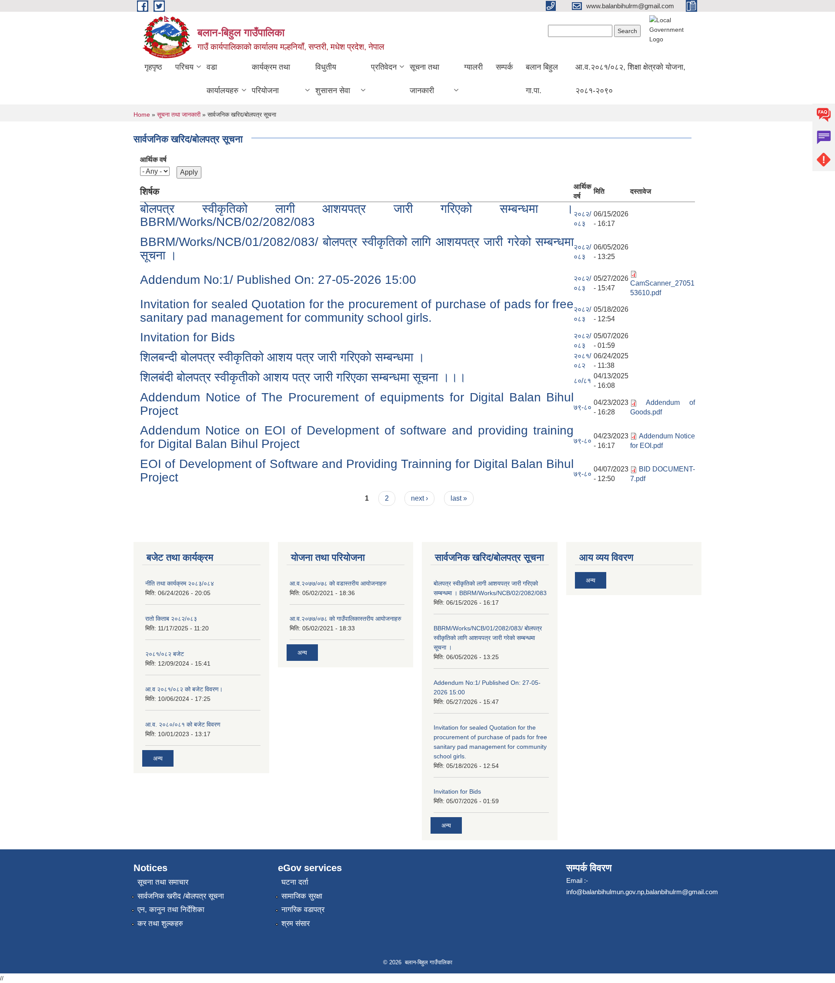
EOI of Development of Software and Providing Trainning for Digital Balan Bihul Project (357, 470)
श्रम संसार (295, 923)
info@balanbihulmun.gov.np (605, 891)
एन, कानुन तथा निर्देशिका (170, 910)
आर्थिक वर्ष (153, 159)
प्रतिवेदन (384, 67)
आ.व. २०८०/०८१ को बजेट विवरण (182, 724)
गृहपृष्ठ (153, 67)
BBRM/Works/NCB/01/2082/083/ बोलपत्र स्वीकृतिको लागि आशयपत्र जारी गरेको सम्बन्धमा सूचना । (357, 248)
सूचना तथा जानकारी (424, 79)
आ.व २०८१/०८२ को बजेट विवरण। (184, 689)
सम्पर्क (504, 67)
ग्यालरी (473, 67)
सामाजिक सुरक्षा (301, 896)
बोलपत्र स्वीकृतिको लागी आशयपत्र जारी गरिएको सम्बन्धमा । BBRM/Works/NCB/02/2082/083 (357, 215)
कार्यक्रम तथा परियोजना (271, 79)
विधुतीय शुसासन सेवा (332, 79)
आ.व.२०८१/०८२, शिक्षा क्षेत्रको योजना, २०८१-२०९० (630, 79)
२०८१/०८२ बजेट (164, 653)
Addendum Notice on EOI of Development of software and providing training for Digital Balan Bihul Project (357, 437)
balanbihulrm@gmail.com (682, 891)
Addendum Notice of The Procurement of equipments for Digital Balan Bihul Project (357, 404)
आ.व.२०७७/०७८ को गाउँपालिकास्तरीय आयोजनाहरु (345, 618)
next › (419, 498)
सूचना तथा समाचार (162, 882)
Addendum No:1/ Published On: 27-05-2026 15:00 (278, 279)
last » (459, 498)
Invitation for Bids (187, 337)
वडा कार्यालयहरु (222, 79)
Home (142, 114)
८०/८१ (582, 380)
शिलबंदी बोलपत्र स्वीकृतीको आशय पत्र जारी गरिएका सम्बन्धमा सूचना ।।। (303, 377)
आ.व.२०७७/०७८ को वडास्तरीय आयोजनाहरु (338, 583)
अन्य (158, 758)
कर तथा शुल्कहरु (160, 923)
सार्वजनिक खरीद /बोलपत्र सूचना (180, 896)
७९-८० (582, 407)
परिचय (184, 67)
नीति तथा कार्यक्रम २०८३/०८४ (179, 583)
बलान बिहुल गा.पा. (542, 79)
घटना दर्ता (294, 882)
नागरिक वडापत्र (302, 910)
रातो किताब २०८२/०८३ (171, 618)
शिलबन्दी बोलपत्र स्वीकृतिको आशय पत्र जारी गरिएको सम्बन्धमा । (282, 357)
